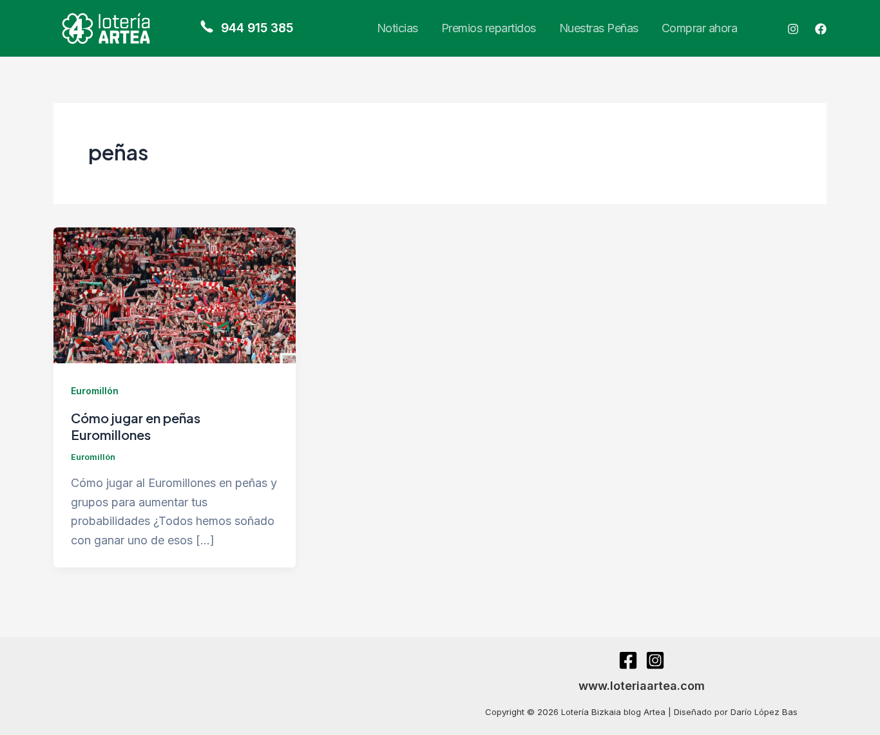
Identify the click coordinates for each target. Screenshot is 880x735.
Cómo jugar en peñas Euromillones (135, 426)
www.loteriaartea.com (642, 685)
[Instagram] (793, 29)
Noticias (397, 28)
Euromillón (95, 390)
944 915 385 (255, 28)
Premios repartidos (488, 28)
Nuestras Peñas (598, 28)
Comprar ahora (700, 28)
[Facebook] (821, 29)
